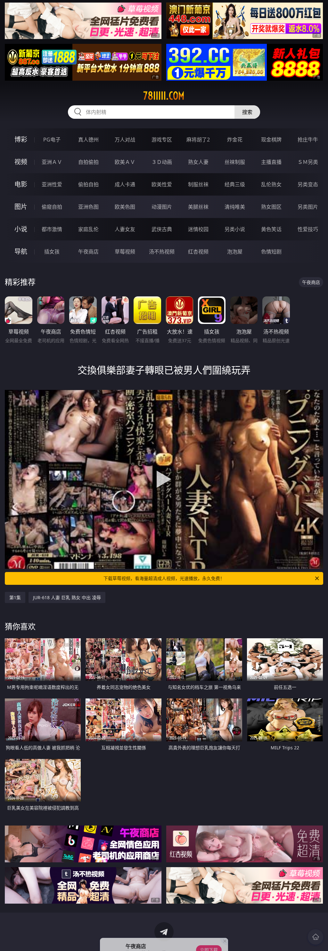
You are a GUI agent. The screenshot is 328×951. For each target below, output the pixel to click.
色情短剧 (271, 251)
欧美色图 (125, 206)
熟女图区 (271, 206)
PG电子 (52, 139)
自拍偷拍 (88, 161)
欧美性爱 (162, 184)
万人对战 (125, 139)
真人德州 (88, 139)
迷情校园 (198, 229)
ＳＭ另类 (308, 161)
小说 (20, 229)
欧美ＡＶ (125, 161)
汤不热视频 (162, 251)
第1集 (15, 597)
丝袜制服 (235, 161)
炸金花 (234, 139)
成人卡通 (125, 184)
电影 (20, 184)
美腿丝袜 (198, 206)
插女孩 (52, 251)
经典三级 (235, 184)
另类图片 (308, 206)
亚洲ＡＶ (52, 161)
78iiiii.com (163, 95)
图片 (20, 206)
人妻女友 (125, 229)
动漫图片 (162, 206)
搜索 (247, 112)
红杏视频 (198, 251)
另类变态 (308, 184)
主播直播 (271, 161)
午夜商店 (88, 251)
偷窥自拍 (52, 206)
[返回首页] (315, 937)
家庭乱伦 (88, 229)
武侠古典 (162, 229)
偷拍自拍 (88, 184)
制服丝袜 (198, 184)
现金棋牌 (271, 139)
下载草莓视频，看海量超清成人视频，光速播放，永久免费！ (164, 578)
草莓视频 (125, 251)
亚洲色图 (88, 206)
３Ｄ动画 (162, 161)
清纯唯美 (235, 206)
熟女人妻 (198, 161)
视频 (20, 161)
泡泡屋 (234, 251)
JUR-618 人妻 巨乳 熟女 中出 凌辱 (67, 597)
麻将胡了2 (198, 139)
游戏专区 (162, 139)
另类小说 (235, 229)
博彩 (20, 139)
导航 (20, 251)
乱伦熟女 (271, 184)
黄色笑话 (271, 229)
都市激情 (52, 229)
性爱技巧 (308, 229)
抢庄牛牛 (308, 139)
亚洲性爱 (52, 184)
